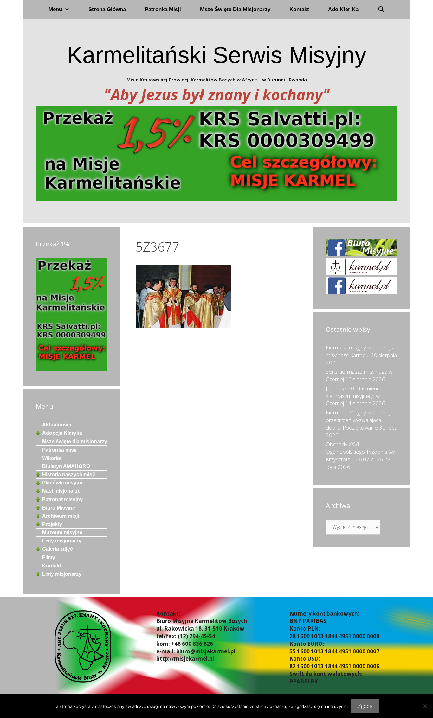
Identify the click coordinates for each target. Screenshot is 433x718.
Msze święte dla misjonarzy (235, 9)
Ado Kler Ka (343, 9)
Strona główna (107, 9)
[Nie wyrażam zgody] (425, 706)
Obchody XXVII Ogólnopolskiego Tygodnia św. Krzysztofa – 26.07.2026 (361, 451)
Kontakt (299, 9)
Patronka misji (163, 9)
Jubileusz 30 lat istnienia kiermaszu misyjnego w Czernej (353, 396)
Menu (55, 9)
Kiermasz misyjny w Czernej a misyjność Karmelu (360, 351)
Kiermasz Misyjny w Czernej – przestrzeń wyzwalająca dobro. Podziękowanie (360, 420)
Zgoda (365, 705)
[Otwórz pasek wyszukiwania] (381, 9)
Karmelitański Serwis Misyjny (216, 55)
